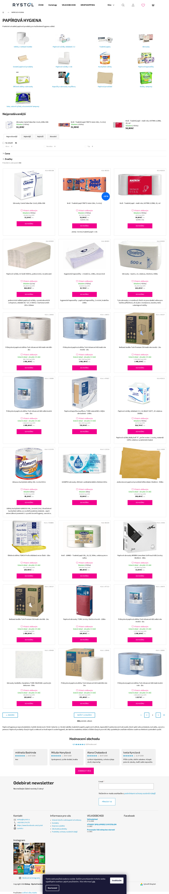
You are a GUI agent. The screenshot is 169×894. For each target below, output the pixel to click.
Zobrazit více (84, 771)
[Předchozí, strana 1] (146, 715)
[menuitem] (41, 5)
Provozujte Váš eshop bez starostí (101, 830)
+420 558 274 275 (23, 822)
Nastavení (52, 888)
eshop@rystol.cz (23, 819)
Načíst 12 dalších (84, 715)
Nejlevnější (27, 136)
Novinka (51, 146)
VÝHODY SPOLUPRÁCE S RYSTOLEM (101, 824)
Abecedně (53, 136)
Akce (9, 146)
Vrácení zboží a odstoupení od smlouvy (66, 820)
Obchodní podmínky (59, 829)
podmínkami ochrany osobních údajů (139, 793)
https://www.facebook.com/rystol (30, 825)
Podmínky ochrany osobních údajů (64, 832)
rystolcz (20, 828)
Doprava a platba (58, 826)
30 (164, 715)
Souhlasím (117, 880)
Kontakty (55, 823)
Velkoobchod (92, 819)
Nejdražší (40, 136)
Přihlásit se (107, 801)
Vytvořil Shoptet (150, 884)
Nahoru (11, 715)
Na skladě (11, 143)
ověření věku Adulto (29, 893)
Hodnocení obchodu (84, 739)
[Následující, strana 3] (158, 715)
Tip (90, 146)
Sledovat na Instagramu (31, 878)
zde (93, 881)
